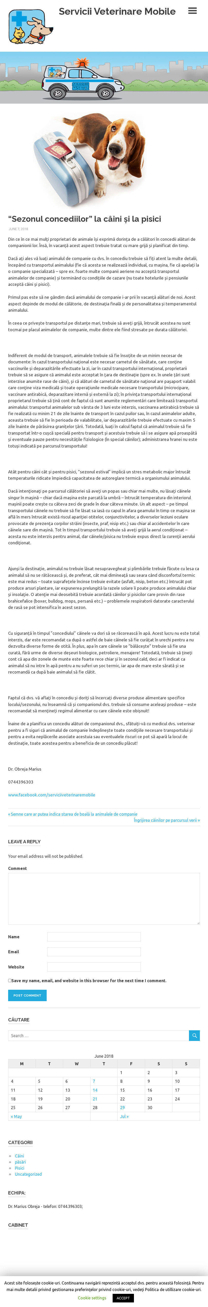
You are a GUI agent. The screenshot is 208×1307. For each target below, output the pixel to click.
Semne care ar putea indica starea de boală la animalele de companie (74, 814)
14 (95, 1090)
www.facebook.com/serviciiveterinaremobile (51, 794)
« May (16, 1116)
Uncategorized (28, 1174)
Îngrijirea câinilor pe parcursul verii (165, 820)
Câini (19, 1156)
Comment (17, 868)
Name (14, 937)
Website (16, 967)
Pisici (19, 1168)
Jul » (124, 1116)
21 (95, 1099)
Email (13, 951)
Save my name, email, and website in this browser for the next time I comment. (88, 980)
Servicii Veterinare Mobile (117, 11)
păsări (20, 1162)
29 (122, 1107)
